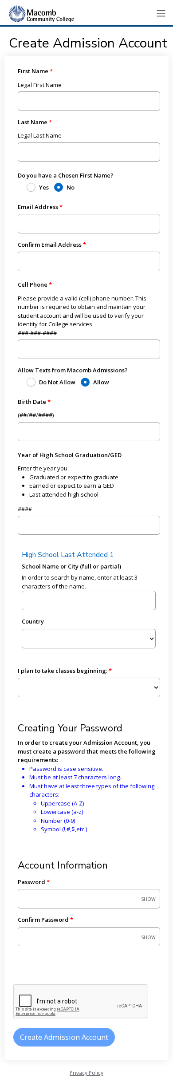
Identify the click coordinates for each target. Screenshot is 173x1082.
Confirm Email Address (50, 245)
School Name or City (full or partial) (71, 566)
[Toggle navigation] (161, 13)
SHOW (148, 899)
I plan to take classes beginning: (62, 671)
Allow (101, 382)
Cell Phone (32, 284)
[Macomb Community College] (40, 13)
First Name (33, 71)
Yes (44, 187)
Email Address (38, 207)
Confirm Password (43, 920)
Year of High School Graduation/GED (70, 455)
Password (31, 882)
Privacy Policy (86, 1073)
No (71, 187)
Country (33, 621)
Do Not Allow (57, 382)
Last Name (32, 122)
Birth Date (32, 402)
